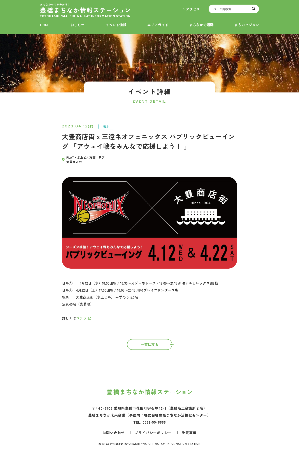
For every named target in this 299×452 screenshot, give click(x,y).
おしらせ (77, 24)
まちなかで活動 (201, 24)
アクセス (193, 9)
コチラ (81, 318)
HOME (45, 24)
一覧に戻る (149, 344)
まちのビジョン (246, 24)
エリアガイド (157, 24)
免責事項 (189, 432)
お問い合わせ (113, 432)
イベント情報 (115, 24)
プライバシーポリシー (153, 432)
